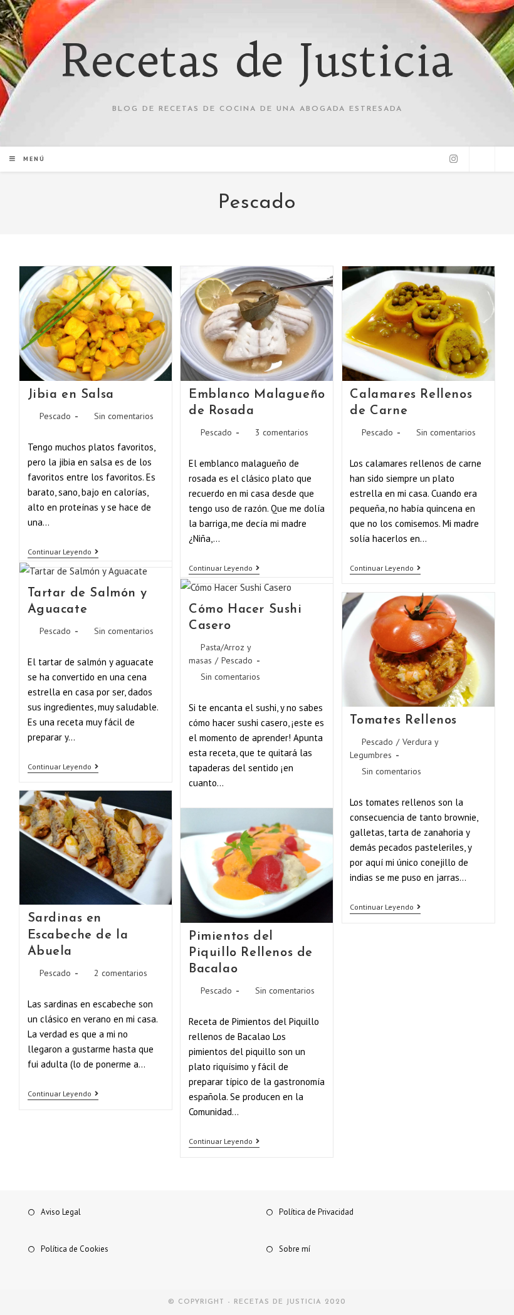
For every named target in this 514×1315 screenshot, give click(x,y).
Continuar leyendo (60, 552)
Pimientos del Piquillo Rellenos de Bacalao (251, 952)
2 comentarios (120, 973)
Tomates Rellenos (403, 720)
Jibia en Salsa (71, 394)
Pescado (55, 416)
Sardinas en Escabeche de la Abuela (78, 934)
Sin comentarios (124, 416)
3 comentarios (281, 432)
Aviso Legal (61, 1212)
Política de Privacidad (316, 1212)
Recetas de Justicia (257, 60)
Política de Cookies (74, 1249)
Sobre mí (294, 1249)
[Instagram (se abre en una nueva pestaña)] (453, 159)
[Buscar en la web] (482, 160)
